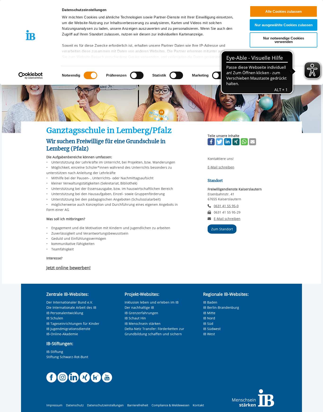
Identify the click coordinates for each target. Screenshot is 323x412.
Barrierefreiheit (137, 405)
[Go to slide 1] (158, 119)
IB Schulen (54, 318)
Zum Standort (222, 229)
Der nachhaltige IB (139, 307)
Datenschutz (75, 405)
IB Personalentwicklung (64, 313)
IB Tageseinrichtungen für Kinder (72, 323)
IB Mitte (209, 313)
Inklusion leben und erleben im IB (152, 302)
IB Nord (209, 318)
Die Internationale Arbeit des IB (71, 307)
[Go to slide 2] (162, 119)
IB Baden (210, 302)
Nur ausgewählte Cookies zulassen (284, 25)
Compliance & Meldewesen (170, 405)
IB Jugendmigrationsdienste (68, 328)
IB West (209, 334)
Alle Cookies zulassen (283, 11)
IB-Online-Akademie (62, 334)
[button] (211, 141)
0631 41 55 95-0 (226, 206)
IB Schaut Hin (135, 318)
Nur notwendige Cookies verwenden (283, 40)
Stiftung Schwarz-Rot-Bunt (67, 357)
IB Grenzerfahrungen (141, 313)
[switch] (137, 75)
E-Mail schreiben (221, 167)
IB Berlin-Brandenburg (221, 307)
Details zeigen (246, 75)
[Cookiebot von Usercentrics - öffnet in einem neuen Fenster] (30, 75)
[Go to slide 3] (166, 119)
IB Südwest (212, 328)
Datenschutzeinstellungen (105, 405)
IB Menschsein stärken (143, 323)
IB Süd (208, 323)
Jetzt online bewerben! (68, 267)
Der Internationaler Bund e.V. (69, 302)
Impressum (54, 405)
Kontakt (198, 405)
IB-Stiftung (54, 351)
